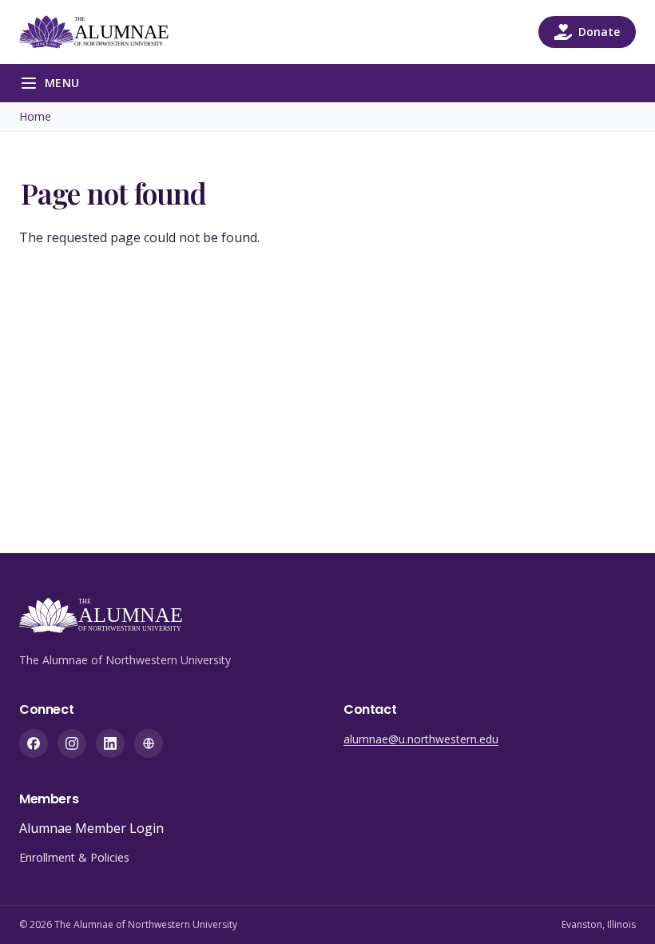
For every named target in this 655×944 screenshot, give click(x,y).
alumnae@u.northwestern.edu (420, 739)
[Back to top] (618, 907)
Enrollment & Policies (74, 857)
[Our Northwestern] (148, 743)
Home (35, 116)
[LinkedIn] (110, 743)
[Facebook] (33, 743)
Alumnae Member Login (91, 828)
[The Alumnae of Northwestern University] (103, 32)
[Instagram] (72, 743)
